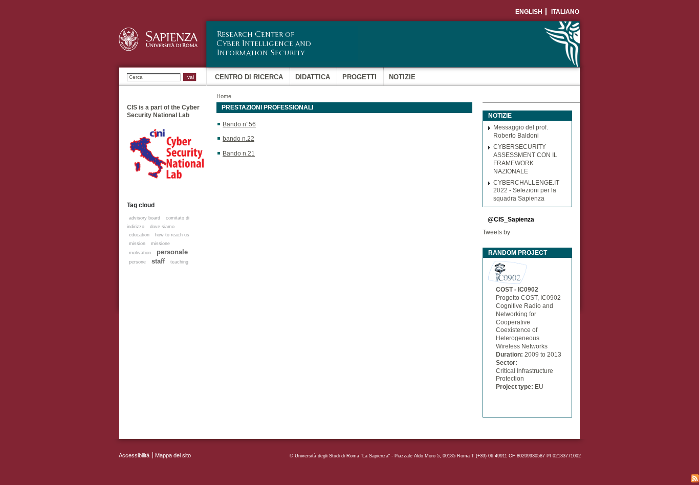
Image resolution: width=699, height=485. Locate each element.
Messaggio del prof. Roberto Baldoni (520, 131)
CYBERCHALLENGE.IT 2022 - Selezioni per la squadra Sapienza (526, 191)
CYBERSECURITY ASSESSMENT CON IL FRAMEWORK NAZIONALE (525, 158)
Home (223, 96)
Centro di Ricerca (249, 77)
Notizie (402, 77)
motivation (140, 252)
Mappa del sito (173, 455)
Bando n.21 (239, 153)
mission (137, 243)
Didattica (312, 77)
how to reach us (172, 234)
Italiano (565, 11)
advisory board (144, 218)
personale (172, 252)
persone (137, 261)
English (528, 11)
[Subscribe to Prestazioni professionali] (695, 478)
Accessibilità (134, 455)
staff (158, 261)
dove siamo (162, 226)
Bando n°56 (239, 124)
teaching (179, 261)
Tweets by (496, 232)
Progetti (359, 77)
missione (160, 243)
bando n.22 (238, 138)
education (139, 234)
